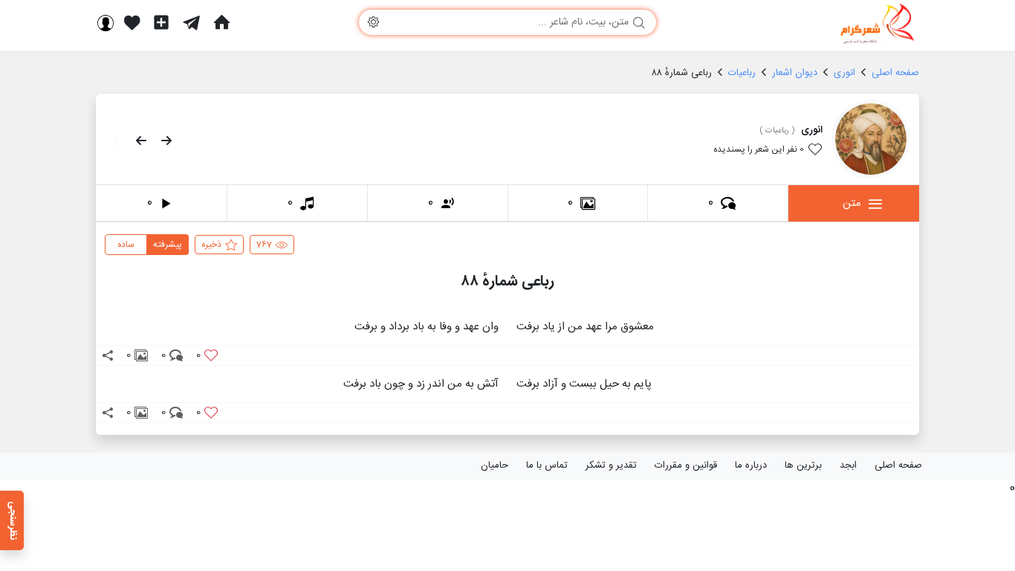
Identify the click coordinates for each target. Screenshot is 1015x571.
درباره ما (751, 465)
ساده (125, 244)
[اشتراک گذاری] (108, 355)
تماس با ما (547, 465)
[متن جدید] (161, 22)
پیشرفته (167, 244)
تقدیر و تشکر (611, 465)
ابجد (848, 465)
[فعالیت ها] (132, 22)
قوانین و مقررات (686, 465)
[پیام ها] (191, 22)
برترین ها (803, 465)
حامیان (494, 465)
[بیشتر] (112, 140)
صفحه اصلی (898, 465)
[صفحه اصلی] (221, 22)
